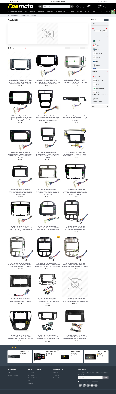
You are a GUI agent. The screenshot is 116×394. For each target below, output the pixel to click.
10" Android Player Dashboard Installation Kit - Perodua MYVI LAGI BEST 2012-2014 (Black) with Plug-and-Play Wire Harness (75, 192)
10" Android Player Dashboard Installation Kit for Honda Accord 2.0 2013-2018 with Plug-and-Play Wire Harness (47, 338)
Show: (82, 48)
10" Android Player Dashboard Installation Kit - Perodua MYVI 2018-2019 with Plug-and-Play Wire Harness (75, 154)
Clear (107, 19)
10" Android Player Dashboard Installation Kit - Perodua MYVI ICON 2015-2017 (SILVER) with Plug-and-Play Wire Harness (48, 192)
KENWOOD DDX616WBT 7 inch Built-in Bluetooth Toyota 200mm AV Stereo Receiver (102, 351)
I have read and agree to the (89, 381)
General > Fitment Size (99, 94)
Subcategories (96, 36)
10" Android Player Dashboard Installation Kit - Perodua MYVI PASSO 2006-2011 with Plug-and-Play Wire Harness (48, 229)
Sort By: (67, 48)
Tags (93, 106)
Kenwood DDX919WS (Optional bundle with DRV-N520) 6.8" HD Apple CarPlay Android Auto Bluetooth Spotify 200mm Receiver (76, 351)
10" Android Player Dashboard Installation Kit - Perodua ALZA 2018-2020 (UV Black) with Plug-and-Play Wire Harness (20, 118)
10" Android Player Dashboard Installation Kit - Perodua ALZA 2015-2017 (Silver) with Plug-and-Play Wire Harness (75, 81)
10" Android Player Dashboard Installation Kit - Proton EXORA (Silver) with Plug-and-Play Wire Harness (20, 264)
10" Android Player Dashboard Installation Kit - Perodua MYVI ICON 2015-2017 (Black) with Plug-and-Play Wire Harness (20, 192)
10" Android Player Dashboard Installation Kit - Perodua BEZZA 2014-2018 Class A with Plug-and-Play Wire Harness (75, 118)
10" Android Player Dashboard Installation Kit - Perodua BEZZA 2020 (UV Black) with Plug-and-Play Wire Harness (20, 155)
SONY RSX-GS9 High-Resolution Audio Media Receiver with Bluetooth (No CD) (26, 351)
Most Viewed (11, 347)
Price (93, 23)
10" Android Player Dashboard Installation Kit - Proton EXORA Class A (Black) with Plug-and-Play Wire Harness (47, 264)
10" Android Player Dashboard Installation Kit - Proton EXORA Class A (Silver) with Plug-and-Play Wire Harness (75, 264)
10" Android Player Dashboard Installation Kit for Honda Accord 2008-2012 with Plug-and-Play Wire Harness (75, 337)
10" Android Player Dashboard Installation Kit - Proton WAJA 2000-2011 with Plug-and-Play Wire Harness (20, 300)
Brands (94, 71)
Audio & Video (14, 15)
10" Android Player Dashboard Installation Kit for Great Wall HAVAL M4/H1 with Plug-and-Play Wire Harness (75, 300)
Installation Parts (25, 15)
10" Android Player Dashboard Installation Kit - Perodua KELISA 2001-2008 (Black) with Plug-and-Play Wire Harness (48, 155)
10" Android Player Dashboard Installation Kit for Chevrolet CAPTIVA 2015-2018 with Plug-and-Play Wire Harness (48, 301)
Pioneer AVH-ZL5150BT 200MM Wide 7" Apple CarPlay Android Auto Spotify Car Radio (51, 351)
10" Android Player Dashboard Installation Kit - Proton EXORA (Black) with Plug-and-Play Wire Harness (75, 228)
